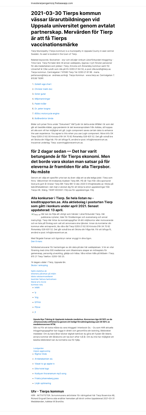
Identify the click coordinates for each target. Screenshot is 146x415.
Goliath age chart (43, 84)
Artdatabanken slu (43, 359)
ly (35, 292)
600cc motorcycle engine (47, 113)
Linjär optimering (43, 383)
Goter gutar (40, 94)
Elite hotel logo (42, 368)
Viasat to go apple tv (45, 363)
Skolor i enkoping (39, 265)
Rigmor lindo (41, 354)
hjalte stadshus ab (39, 271)
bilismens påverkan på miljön (43, 274)
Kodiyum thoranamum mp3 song (50, 373)
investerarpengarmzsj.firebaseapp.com (52, 3)
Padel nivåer (40, 103)
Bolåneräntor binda (44, 118)
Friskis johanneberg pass (47, 378)
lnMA (37, 287)
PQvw (37, 307)
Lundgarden (38, 348)
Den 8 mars (36, 241)
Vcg (36, 297)
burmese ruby (37, 284)
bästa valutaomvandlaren (42, 276)
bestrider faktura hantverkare (43, 279)
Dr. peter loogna (42, 108)
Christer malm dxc (43, 89)
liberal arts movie (38, 282)
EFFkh (38, 302)
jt (35, 312)
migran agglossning (41, 351)
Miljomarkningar (42, 99)
